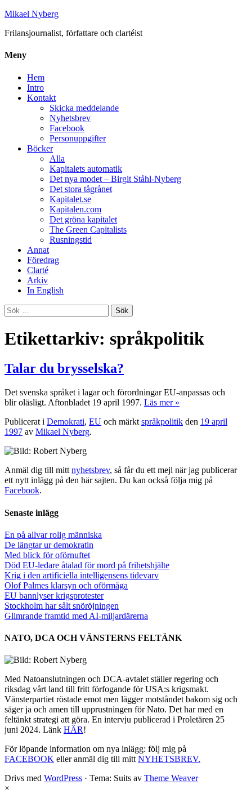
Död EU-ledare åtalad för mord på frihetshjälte (87, 565)
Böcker (40, 148)
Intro (35, 87)
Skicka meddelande (84, 108)
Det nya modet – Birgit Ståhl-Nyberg (115, 179)
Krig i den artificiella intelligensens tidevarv (82, 575)
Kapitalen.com (75, 209)
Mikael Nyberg (32, 14)
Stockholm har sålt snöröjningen (62, 605)
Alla (57, 158)
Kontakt (41, 97)
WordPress (63, 778)
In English (45, 290)
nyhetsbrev (90, 470)
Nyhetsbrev (70, 118)
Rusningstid (71, 239)
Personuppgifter (78, 138)
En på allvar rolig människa (53, 535)
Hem (35, 77)
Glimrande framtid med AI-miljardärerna (76, 616)
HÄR (73, 729)
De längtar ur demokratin (49, 545)
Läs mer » (162, 402)
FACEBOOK (29, 759)
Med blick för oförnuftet (47, 555)
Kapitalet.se (70, 199)
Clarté (37, 270)
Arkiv (37, 280)
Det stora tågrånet (81, 189)
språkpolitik (162, 421)
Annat (38, 250)
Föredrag (43, 260)
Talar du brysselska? (64, 368)
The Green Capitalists (88, 229)
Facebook (67, 128)
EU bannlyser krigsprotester (54, 595)
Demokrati (65, 421)
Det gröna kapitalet (83, 219)
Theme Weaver (171, 778)
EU (95, 421)
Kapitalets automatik (86, 168)
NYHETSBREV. (169, 759)
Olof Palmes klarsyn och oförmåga (66, 585)
